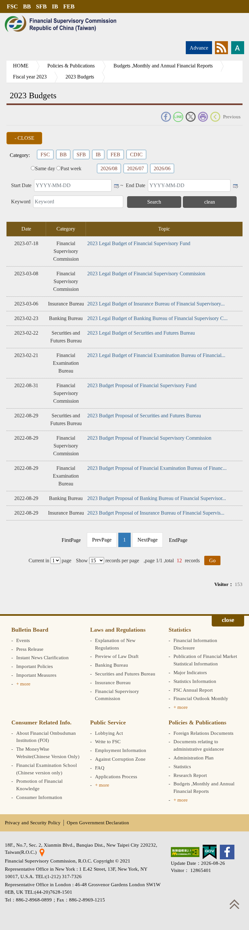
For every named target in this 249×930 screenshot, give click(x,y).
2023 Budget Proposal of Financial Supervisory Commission (149, 438)
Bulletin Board (29, 629)
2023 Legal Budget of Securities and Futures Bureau (141, 333)
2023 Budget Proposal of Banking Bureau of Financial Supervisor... (156, 498)
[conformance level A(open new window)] (185, 852)
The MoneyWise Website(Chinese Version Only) (47, 752)
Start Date (21, 185)
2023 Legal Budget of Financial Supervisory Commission (146, 273)
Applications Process (116, 776)
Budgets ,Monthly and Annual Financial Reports (163, 65)
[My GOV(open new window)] (209, 852)
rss (221, 47)
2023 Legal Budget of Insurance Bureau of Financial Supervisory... (156, 303)
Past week (71, 168)
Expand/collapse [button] (228, 620)
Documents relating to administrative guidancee (198, 745)
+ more (23, 683)
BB (27, 6)
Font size (237, 47)
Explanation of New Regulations (115, 644)
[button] (24, 138)
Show (82, 560)
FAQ (99, 767)
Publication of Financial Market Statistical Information (205, 659)
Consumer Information (39, 797)
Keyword (20, 201)
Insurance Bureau (113, 682)
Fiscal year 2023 (30, 76)
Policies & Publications (71, 65)
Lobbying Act (109, 733)
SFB (41, 6)
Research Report (190, 775)
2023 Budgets (79, 76)
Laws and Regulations (118, 629)
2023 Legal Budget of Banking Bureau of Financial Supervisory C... (157, 318)
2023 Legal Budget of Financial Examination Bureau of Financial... (156, 355)
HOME (21, 65)
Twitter (190, 117)
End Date (135, 185)
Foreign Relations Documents (203, 733)
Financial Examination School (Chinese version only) (46, 768)
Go (212, 560)
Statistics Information (194, 681)
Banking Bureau (111, 665)
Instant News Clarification (42, 657)
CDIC (136, 154)
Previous (232, 116)
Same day (45, 168)
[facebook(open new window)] (227, 852)
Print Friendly (203, 117)
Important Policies (34, 666)
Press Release (29, 649)
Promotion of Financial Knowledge (39, 784)
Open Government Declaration (98, 822)
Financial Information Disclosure (195, 644)
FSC (12, 6)
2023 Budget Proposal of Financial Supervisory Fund (141, 385)
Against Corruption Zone (120, 759)
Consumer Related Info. (41, 722)
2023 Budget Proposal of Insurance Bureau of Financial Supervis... (155, 513)
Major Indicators (190, 672)
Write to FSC (108, 741)
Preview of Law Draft (116, 656)
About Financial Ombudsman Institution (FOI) (46, 736)
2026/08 (109, 168)
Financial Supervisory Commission (117, 694)
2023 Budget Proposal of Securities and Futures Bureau (144, 415)
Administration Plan (193, 757)
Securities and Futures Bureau (125, 673)
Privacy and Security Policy (33, 822)
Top (234, 904)
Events (23, 640)
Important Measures (36, 675)
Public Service (108, 722)
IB (55, 6)
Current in (39, 560)
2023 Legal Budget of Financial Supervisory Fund (138, 243)
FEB (69, 6)
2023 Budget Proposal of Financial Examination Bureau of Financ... (157, 468)
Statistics (180, 629)
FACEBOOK (166, 117)
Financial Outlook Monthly (200, 698)
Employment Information (120, 750)
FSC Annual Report (193, 690)
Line (178, 117)
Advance (199, 48)
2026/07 (135, 168)
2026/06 (162, 168)
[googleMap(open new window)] (42, 852)
